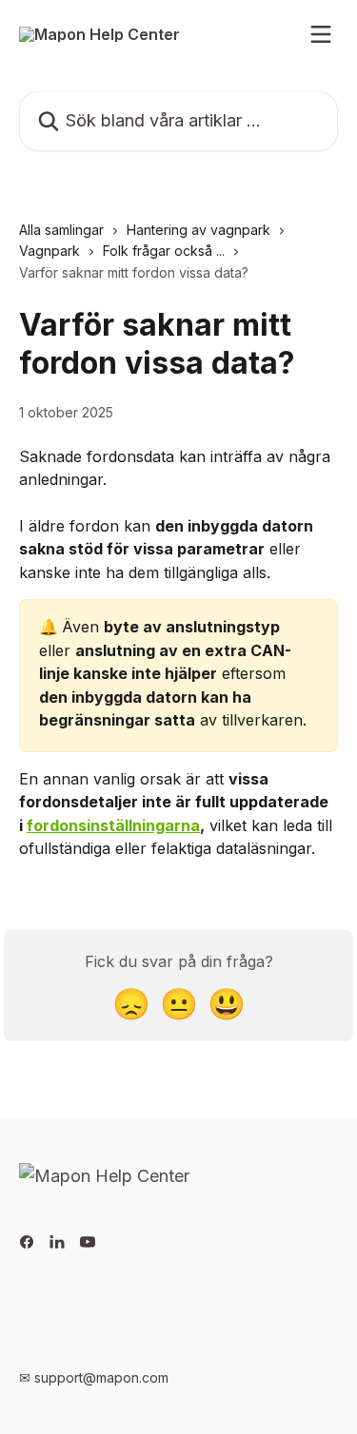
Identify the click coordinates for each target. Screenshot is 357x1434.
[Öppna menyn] (321, 34)
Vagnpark (49, 250)
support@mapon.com (101, 1377)
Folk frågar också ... (164, 250)
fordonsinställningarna (113, 825)
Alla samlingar (61, 230)
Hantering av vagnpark (198, 230)
